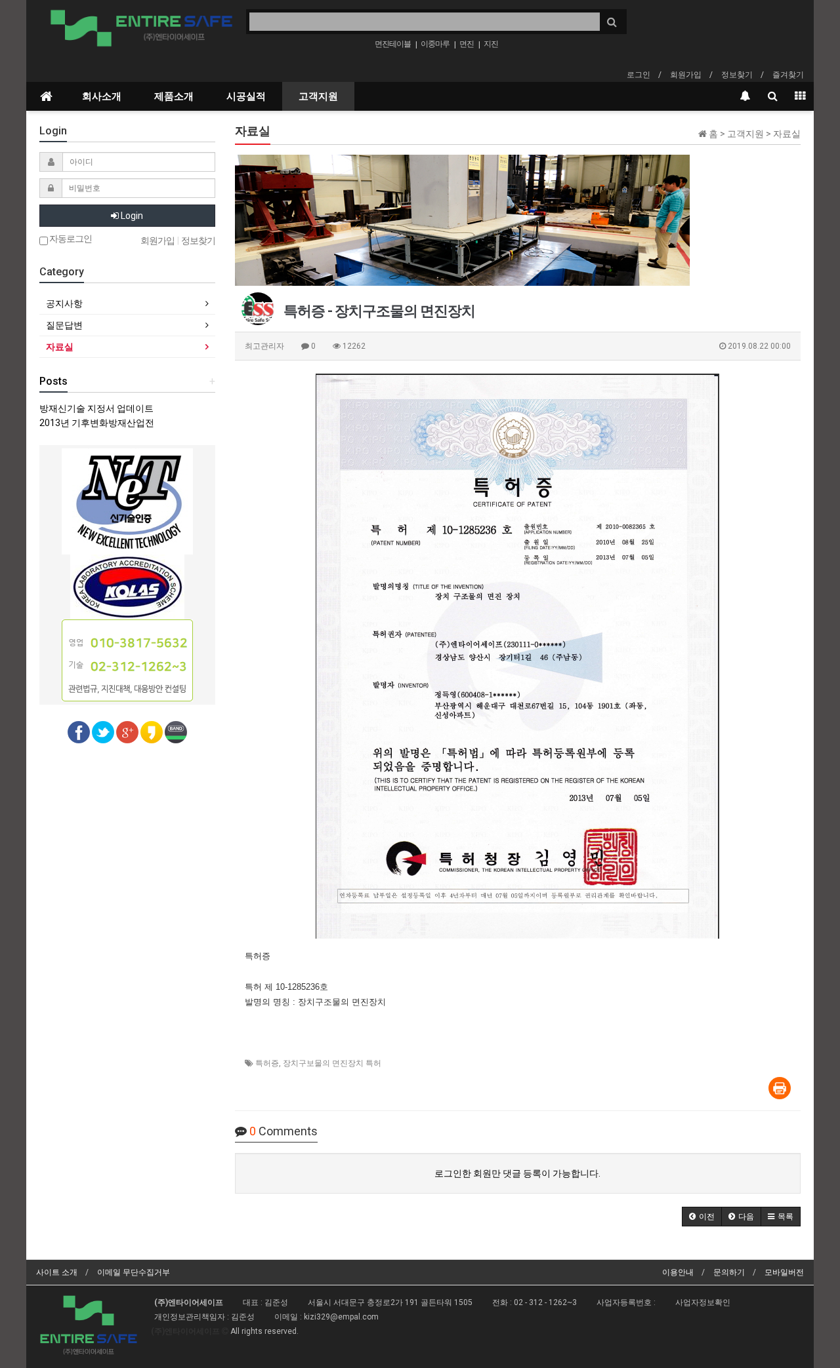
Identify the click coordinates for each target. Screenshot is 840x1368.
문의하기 (729, 1272)
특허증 (267, 1063)
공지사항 (64, 303)
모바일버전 (784, 1272)
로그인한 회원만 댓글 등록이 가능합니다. (517, 1173)
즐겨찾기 (788, 74)
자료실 (60, 347)
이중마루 (435, 44)
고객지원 (318, 96)
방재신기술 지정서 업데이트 (96, 408)
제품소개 (174, 96)
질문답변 (64, 325)
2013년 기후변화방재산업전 (96, 423)
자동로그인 (70, 239)
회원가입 (686, 74)
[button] (702, 1216)
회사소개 (101, 96)
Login (131, 215)
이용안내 (678, 1272)
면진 (466, 44)
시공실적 (246, 96)
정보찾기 (737, 74)
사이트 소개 (56, 1272)
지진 (491, 44)
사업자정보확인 (702, 1302)
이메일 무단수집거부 (133, 1272)
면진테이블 (393, 44)
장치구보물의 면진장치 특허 (332, 1063)
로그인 (638, 74)
